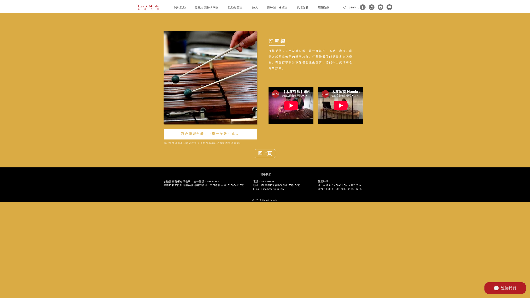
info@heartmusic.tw (273, 189)
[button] (179, 7)
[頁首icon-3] (380, 7)
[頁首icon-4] (363, 7)
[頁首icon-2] (372, 7)
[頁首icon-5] (389, 7)
